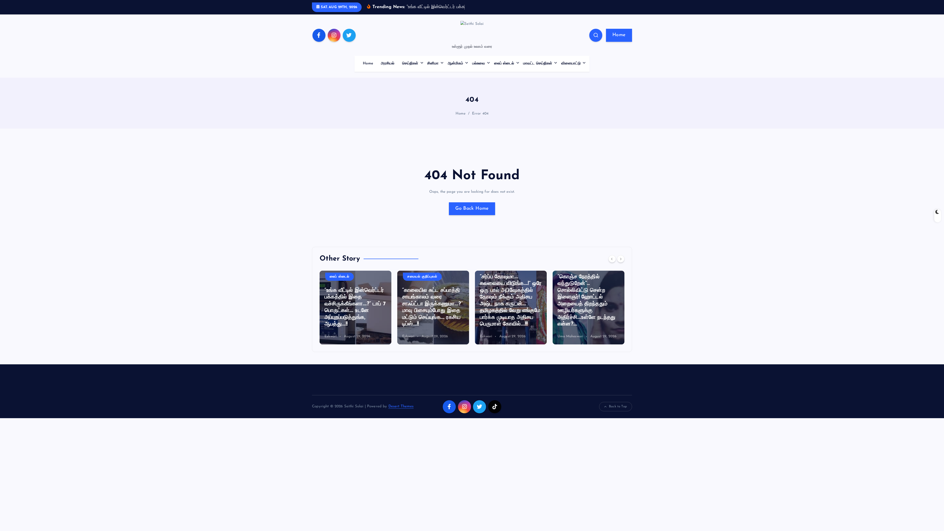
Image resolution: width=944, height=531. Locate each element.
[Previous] (612, 259)
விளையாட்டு (571, 63)
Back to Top (618, 406)
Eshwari (333, 336)
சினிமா (433, 63)
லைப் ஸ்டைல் (504, 63)
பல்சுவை (478, 63)
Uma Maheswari (495, 336)
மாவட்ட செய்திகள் (537, 63)
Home (618, 35)
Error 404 (480, 114)
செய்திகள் (410, 63)
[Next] (620, 259)
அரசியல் (387, 63)
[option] (358, 307)
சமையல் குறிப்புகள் (347, 277)
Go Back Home (471, 208)
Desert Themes (401, 406)
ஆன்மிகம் (455, 63)
